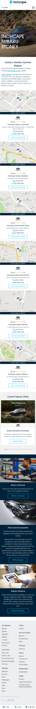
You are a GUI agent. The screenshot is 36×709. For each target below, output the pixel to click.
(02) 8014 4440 (19, 280)
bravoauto (6, 643)
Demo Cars (6, 656)
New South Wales (8, 661)
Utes (3, 688)
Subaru (4, 631)
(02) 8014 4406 (19, 379)
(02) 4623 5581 (19, 181)
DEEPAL (4, 637)
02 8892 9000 (19, 131)
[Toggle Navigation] (33, 7)
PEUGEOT (5, 634)
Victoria (5, 664)
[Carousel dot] (4, 449)
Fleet (3, 691)
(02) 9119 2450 (19, 230)
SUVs (3, 677)
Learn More (18, 439)
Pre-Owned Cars (8, 658)
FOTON (4, 645)
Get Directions (19, 134)
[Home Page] (18, 2)
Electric (4, 674)
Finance (22, 649)
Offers (21, 629)
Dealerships (23, 672)
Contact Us (23, 659)
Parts (21, 641)
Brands (4, 629)
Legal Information (25, 682)
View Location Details (18, 137)
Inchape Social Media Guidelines (25, 686)
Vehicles (5, 671)
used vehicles (6, 74)
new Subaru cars (14, 71)
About (21, 656)
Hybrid (4, 682)
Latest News (23, 664)
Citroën (4, 640)
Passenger (5, 680)
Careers (22, 662)
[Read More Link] (18, 101)
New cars (5, 653)
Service (21, 636)
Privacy (21, 679)
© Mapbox (32, 110)
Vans (3, 685)
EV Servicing (23, 639)
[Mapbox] (5, 110)
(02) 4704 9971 (19, 329)
